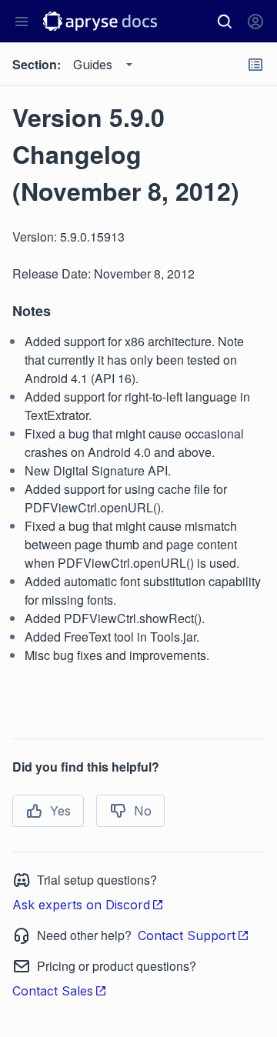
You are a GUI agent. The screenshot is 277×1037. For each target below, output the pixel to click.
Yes (60, 811)
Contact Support (186, 935)
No (143, 811)
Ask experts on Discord (81, 904)
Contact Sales (52, 991)
